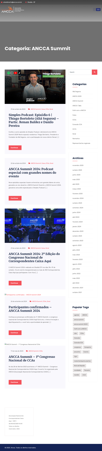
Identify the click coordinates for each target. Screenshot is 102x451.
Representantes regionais (81, 143)
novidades (77, 370)
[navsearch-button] (94, 9)
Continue (14, 148)
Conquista (87, 347)
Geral (51, 109)
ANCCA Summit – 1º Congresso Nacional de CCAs (32, 358)
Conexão (77, 338)
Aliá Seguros (77, 91)
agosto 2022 (77, 264)
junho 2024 (76, 212)
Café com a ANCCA (79, 110)
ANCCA (84, 315)
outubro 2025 (77, 170)
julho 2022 (76, 269)
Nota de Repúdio (79, 366)
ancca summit (79, 320)
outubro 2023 (77, 236)
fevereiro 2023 (78, 259)
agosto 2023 (77, 245)
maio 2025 (76, 179)
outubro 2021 (77, 292)
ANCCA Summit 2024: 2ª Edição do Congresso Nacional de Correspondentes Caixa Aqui (34, 257)
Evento (86, 352)
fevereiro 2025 (78, 194)
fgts (75, 356)
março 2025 (77, 189)
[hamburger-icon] (98, 9)
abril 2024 (76, 217)
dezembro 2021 (78, 288)
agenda (76, 315)
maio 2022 (76, 278)
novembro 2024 (78, 198)
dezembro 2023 (78, 231)
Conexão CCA (77, 124)
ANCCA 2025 (77, 96)
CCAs (47, 109)
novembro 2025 (78, 165)
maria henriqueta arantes (82, 361)
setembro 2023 (78, 241)
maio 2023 (76, 255)
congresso (77, 347)
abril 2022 (76, 283)
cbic (75, 333)
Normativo (76, 138)
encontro (77, 352)
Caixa (43, 109)
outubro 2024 (77, 203)
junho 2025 (76, 175)
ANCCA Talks (77, 106)
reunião (76, 375)
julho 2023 (76, 250)
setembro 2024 (78, 208)
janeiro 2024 (77, 226)
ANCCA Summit (36, 109)
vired (84, 375)
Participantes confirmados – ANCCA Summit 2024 (30, 309)
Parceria (87, 370)
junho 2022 (76, 273)
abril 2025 (76, 184)
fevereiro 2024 (78, 222)
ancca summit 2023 (80, 324)
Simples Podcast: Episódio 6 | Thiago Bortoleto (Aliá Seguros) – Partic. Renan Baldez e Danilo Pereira (34, 120)
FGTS (74, 129)
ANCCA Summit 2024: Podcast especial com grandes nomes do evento (32, 172)
